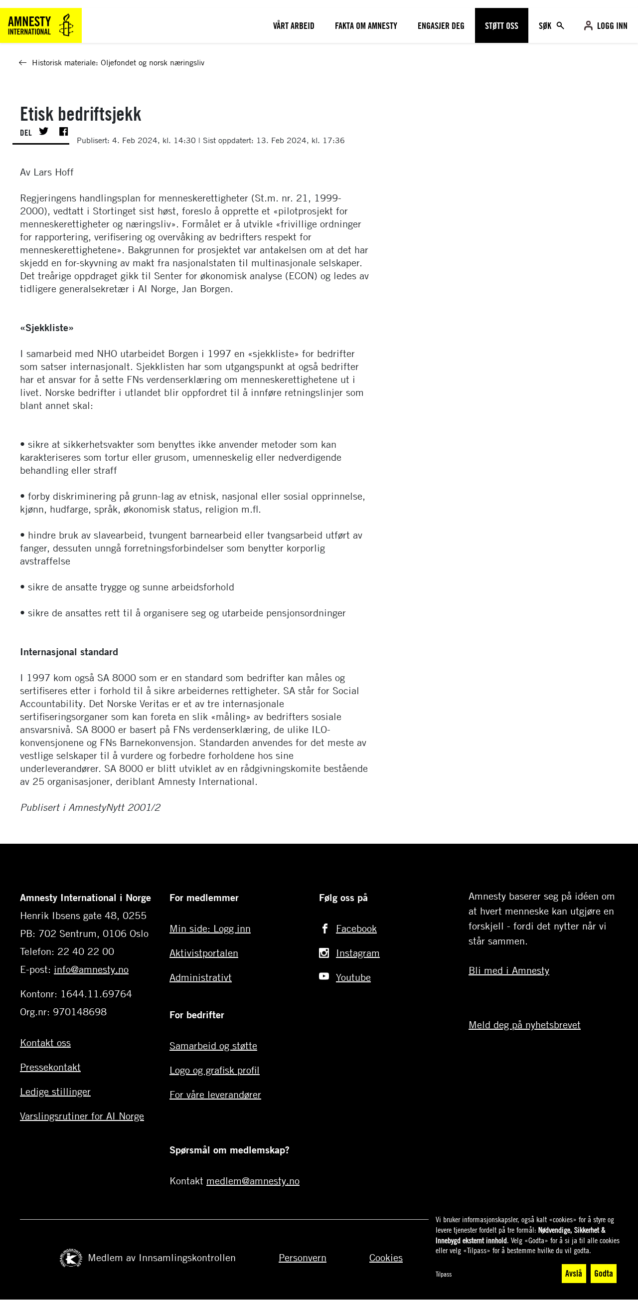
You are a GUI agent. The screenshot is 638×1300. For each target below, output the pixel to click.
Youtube (353, 977)
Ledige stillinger (55, 1091)
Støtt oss (501, 25)
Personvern (302, 1257)
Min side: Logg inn (210, 928)
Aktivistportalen (203, 952)
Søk (546, 25)
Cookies (386, 1257)
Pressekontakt (50, 1067)
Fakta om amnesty (366, 25)
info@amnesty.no (91, 969)
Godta (603, 1273)
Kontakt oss (45, 1042)
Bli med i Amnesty (509, 970)
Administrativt (200, 977)
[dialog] (528, 1249)
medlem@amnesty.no (253, 1180)
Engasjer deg (441, 25)
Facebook (356, 928)
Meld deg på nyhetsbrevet (525, 1024)
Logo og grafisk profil (214, 1070)
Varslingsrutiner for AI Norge (82, 1116)
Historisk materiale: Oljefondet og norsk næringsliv (118, 62)
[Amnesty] (41, 24)
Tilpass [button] (444, 1274)
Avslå (573, 1273)
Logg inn (612, 25)
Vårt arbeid (294, 25)
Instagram (358, 952)
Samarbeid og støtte (213, 1045)
